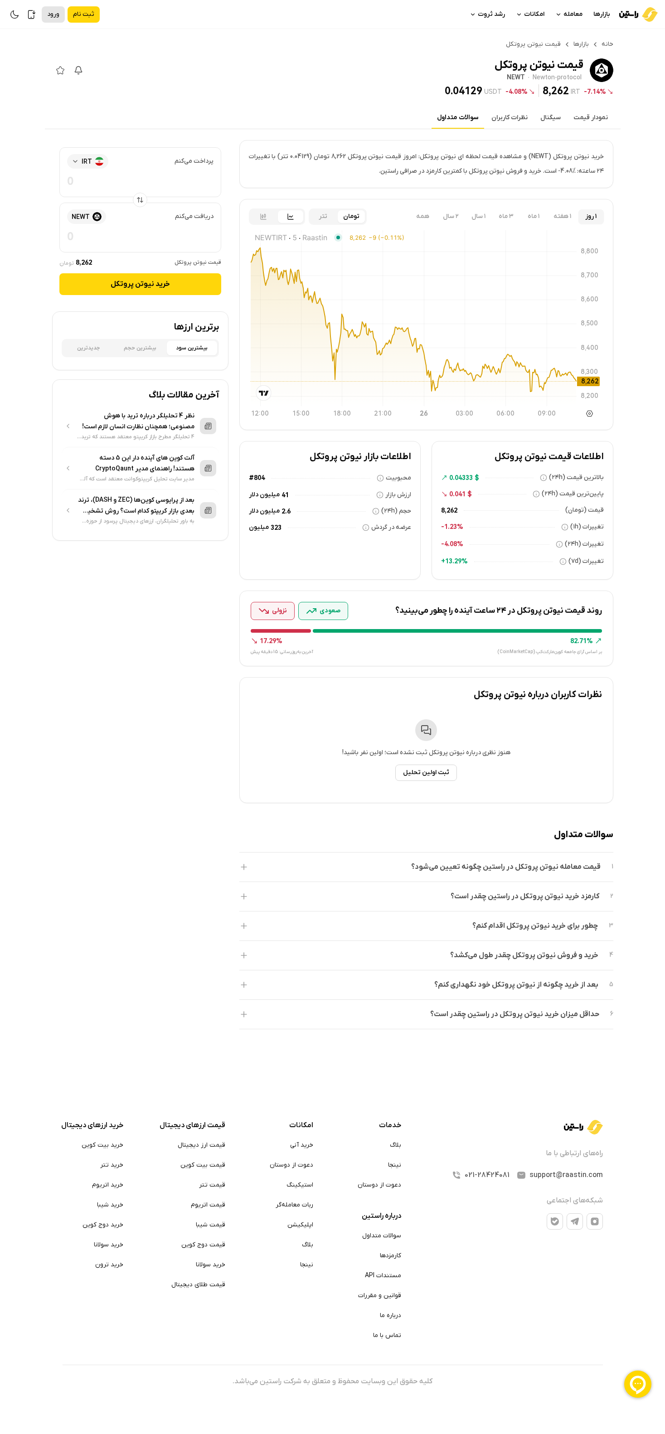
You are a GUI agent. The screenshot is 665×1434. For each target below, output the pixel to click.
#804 (257, 477)
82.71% (581, 640)
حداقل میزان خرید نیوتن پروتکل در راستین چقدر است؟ (514, 1014)
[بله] (555, 1221)
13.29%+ (454, 561)
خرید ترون (109, 1264)
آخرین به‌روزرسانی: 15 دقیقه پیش (282, 652)
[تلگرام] (575, 1221)
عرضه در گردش (391, 527)
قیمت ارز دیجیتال (201, 1145)
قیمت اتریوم (208, 1205)
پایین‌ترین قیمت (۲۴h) (573, 493)
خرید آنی (301, 1145)
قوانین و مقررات (379, 1295)
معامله (572, 14)
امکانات (534, 14)
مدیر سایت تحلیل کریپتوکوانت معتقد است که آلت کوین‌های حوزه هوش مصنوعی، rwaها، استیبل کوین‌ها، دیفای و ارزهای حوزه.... (136, 479)
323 (276, 527)
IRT (575, 91)
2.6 (286, 511)
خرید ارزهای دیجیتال (92, 1125)
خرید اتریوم (107, 1185)
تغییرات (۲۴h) (584, 544)
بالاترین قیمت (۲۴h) (576, 477)
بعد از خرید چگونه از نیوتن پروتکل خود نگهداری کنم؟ (516, 984)
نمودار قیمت (590, 117)
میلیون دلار (264, 494)
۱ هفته (562, 216)
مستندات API (383, 1275)
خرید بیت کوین (102, 1145)
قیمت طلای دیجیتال (198, 1284)
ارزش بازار (398, 494)
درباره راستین (381, 1216)
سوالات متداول (458, 117)
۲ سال (451, 216)
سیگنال (550, 117)
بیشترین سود (192, 348)
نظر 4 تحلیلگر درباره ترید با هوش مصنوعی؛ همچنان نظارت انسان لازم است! (138, 421)
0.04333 (461, 477)
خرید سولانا (210, 1264)
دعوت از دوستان (379, 1185)
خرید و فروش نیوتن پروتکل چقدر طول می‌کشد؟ (524, 955)
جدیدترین (88, 348)
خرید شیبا (110, 1205)
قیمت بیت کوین (202, 1165)
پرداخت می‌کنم (194, 161)
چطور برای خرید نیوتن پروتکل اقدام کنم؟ (535, 925)
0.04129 (463, 91)
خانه (607, 44)
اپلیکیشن (300, 1225)
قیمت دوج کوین (203, 1244)
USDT (493, 91)
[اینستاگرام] (595, 1221)
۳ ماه (506, 216)
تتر (323, 216)
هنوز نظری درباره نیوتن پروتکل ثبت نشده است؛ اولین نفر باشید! (426, 752)
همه (422, 216)
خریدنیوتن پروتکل (140, 284)
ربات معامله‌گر (294, 1205)
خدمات (390, 1125)
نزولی (279, 610)
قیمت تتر (212, 1185)
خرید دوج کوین (103, 1225)
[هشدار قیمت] (78, 70)
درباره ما (390, 1315)
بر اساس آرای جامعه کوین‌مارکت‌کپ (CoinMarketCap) (549, 652)
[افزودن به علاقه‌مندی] (60, 70)
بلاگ (395, 1145)
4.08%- (516, 91)
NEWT (516, 78)
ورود (53, 14)
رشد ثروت (491, 14)
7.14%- (595, 91)
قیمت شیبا (210, 1225)
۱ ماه (533, 216)
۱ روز (591, 216)
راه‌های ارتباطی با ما (574, 1153)
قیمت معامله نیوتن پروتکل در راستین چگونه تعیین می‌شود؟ (506, 867)
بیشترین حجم (140, 348)
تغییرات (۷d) (586, 561)
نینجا (394, 1165)
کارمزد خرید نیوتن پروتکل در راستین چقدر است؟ (525, 896)
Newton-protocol (557, 78)
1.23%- (452, 526)
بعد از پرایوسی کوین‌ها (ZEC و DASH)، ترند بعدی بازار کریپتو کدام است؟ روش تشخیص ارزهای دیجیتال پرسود (136, 506)
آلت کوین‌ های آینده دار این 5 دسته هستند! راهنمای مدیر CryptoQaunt (144, 463)
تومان (351, 216)
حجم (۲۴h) (396, 511)
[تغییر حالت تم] (14, 14)
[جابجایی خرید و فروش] (140, 200)
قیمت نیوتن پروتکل (198, 262)
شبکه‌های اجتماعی (575, 1200)
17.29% (271, 640)
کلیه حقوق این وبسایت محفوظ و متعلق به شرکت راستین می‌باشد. (332, 1381)
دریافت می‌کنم (194, 216)
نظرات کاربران (509, 117)
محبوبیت (398, 478)
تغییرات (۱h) (587, 527)
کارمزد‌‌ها (390, 1255)
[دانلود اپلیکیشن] (31, 14)
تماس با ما (387, 1335)
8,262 (556, 91)
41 (285, 495)
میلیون (259, 527)
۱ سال (478, 216)
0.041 (457, 494)
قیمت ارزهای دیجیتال (192, 1125)
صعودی (330, 610)
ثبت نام (83, 14)
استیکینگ (299, 1185)
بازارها (601, 14)
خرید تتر (111, 1165)
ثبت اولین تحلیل (426, 772)
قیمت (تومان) (584, 510)
